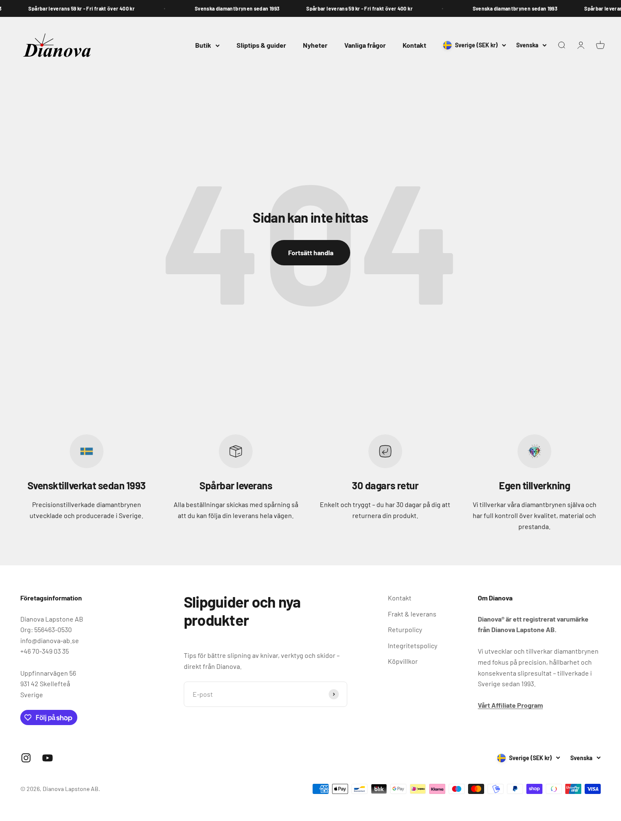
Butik (203, 45)
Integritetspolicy (412, 645)
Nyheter (315, 45)
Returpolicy (405, 629)
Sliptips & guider (261, 45)
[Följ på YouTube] (47, 758)
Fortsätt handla (310, 252)
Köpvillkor (403, 661)
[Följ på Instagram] (26, 758)
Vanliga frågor (365, 45)
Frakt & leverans (412, 614)
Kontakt (414, 45)
